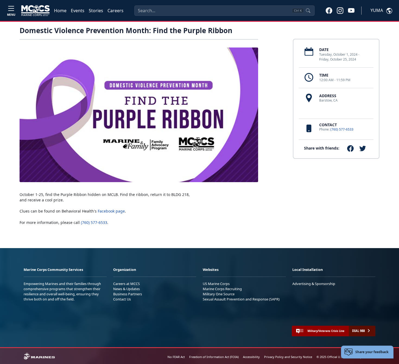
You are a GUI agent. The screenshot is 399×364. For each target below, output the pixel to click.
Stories (96, 11)
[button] (329, 10)
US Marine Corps (216, 283)
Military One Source (219, 294)
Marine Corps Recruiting (222, 288)
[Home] (35, 10)
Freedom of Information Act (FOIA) (214, 357)
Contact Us (122, 299)
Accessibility (251, 357)
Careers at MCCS (126, 283)
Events (77, 11)
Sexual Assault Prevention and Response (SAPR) (241, 299)
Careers (115, 11)
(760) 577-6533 (341, 129)
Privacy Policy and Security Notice (288, 357)
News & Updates (126, 288)
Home (60, 11)
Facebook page (111, 211)
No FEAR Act (176, 357)
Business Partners (127, 294)
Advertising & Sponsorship (313, 283)
